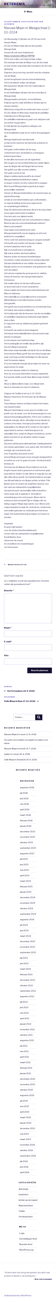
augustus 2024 (27, 919)
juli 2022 (24, 1002)
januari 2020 (25, 1123)
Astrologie (23, 1189)
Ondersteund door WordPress (17, 1295)
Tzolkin (22, 1211)
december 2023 (27, 941)
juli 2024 (24, 925)
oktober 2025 (26, 842)
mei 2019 (24, 1134)
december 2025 (27, 831)
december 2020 (27, 1079)
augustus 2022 (27, 996)
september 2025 (28, 848)
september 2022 (28, 991)
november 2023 (27, 947)
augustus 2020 (27, 1095)
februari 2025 (26, 886)
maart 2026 (25, 815)
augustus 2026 (27, 787)
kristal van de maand (28, 1200)
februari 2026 (26, 820)
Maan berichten (17, 565)
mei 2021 (24, 1051)
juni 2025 (24, 864)
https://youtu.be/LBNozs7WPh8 (19, 56)
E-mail (8, 641)
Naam (7, 628)
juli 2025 (24, 859)
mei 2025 (24, 870)
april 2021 (24, 1057)
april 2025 (24, 875)
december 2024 (27, 897)
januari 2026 (25, 826)
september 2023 (28, 952)
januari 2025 (25, 892)
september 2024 (28, 914)
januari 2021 (25, 1073)
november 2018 (27, 1145)
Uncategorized (25, 1216)
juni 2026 (24, 798)
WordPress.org (26, 1250)
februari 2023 (26, 974)
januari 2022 (25, 1024)
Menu (29, 11)
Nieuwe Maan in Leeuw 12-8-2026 (20, 734)
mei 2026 (24, 804)
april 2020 (24, 1112)
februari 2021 (26, 1068)
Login (21, 1233)
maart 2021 (25, 1062)
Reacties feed (25, 1244)
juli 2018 (24, 1161)
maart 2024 (25, 936)
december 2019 (27, 1128)
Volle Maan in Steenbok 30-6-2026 (20, 759)
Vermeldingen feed (28, 1239)
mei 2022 (24, 1013)
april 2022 (24, 1018)
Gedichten (23, 1194)
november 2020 (27, 1084)
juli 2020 (24, 1101)
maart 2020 (25, 1117)
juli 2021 (24, 1046)
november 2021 (27, 1029)
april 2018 (24, 1172)
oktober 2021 (26, 1035)
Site (6, 655)
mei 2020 (24, 1106)
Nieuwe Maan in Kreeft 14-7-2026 (20, 748)
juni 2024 (24, 930)
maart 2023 (25, 969)
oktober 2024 (26, 908)
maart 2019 (25, 1139)
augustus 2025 (27, 853)
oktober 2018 (26, 1150)
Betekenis (14, 4)
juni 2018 (24, 1167)
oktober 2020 (26, 1090)
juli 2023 (24, 958)
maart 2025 (25, 881)
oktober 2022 (26, 985)
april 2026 (24, 809)
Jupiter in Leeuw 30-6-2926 (17, 754)
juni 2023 (24, 963)
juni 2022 (24, 1007)
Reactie (9, 590)
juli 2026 (24, 793)
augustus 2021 (27, 1040)
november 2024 (27, 903)
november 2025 (27, 837)
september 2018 (28, 1156)
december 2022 (27, 980)
